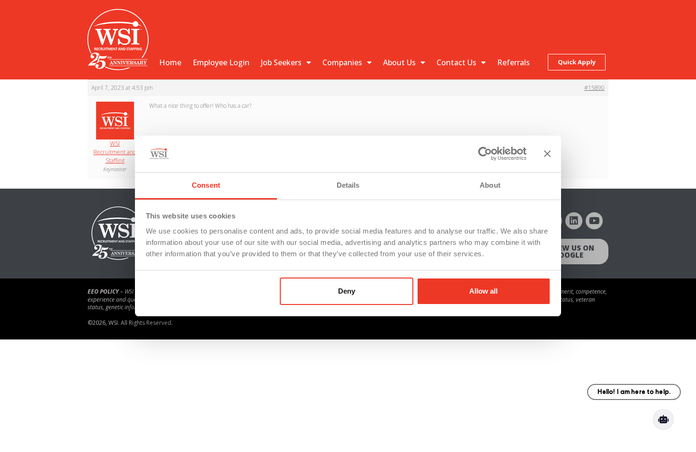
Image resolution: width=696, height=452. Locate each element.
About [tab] (490, 185)
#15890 (594, 88)
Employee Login (221, 62)
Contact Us (456, 62)
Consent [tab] (206, 185)
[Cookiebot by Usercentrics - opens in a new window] (485, 154)
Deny (346, 291)
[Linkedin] (573, 220)
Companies (342, 62)
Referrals (513, 62)
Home (170, 62)
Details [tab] (348, 185)
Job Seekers (281, 62)
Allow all (483, 291)
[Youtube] (594, 220)
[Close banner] (547, 154)
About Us (399, 62)
